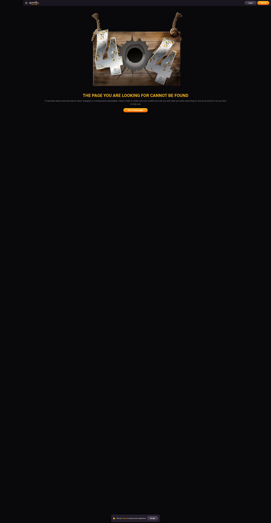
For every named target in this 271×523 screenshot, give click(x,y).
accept (152, 518)
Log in (250, 3)
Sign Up (263, 3)
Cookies (124, 518)
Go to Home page (135, 110)
